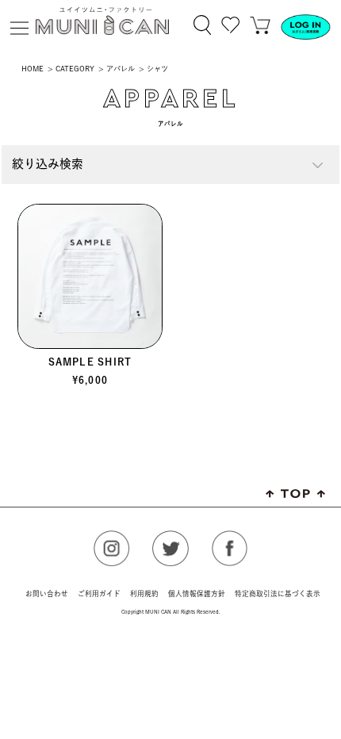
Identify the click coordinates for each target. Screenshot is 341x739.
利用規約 (144, 593)
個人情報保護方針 (196, 593)
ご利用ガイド (99, 593)
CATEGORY (75, 68)
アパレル (120, 68)
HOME (32, 68)
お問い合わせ (46, 593)
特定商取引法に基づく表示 (277, 593)
